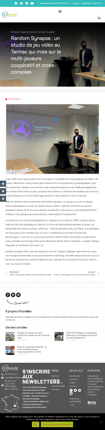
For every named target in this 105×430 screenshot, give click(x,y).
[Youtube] (31, 3)
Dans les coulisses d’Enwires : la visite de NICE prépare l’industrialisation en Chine (32, 349)
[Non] (100, 421)
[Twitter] (21, 3)
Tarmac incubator (46, 32)
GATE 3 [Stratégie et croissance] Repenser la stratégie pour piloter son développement (81, 335)
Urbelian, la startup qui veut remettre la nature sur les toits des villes (33, 335)
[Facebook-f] (71, 390)
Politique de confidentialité (57, 424)
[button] (60, 11)
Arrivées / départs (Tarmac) (24, 32)
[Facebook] (16, 3)
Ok (35, 424)
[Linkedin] (26, 3)
